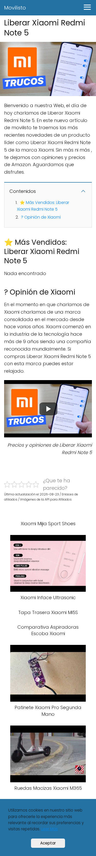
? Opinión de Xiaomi (41, 217)
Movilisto (15, 7)
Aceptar (48, 843)
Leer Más (49, 829)
